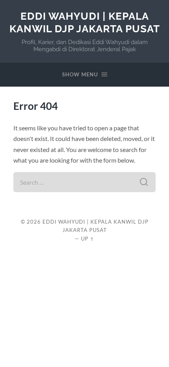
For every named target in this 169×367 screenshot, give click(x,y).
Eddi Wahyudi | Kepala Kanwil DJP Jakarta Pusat (84, 22)
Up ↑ (87, 238)
